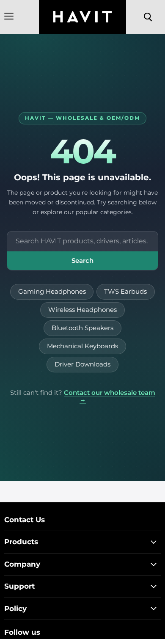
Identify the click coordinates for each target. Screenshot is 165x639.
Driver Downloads (82, 364)
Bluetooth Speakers (82, 328)
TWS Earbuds (125, 291)
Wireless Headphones (82, 310)
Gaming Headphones (52, 291)
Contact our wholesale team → (109, 396)
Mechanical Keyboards (82, 346)
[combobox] (82, 241)
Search (83, 260)
